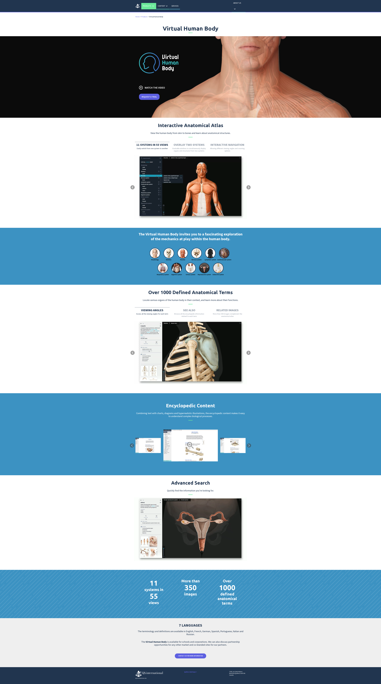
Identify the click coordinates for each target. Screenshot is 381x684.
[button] (142, 179)
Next (249, 445)
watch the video (152, 87)
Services (174, 6)
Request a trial (149, 97)
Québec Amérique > (190, 672)
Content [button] (163, 6)
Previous (132, 445)
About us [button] (237, 6)
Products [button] (149, 6)
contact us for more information (190, 656)
